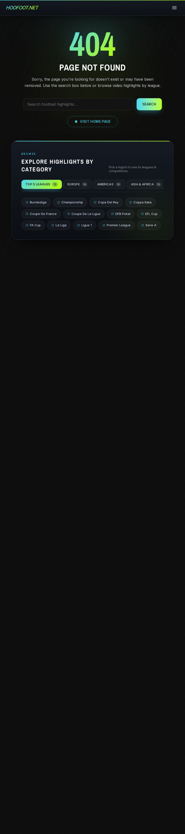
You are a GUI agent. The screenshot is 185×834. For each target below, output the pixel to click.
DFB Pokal (122, 214)
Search (149, 104)
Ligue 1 (86, 225)
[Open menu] (174, 8)
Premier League (119, 225)
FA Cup (35, 225)
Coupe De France (43, 214)
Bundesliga (38, 202)
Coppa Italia (142, 202)
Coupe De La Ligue (86, 214)
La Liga (61, 225)
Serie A (150, 225)
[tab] (41, 184)
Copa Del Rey (108, 202)
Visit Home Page (95, 121)
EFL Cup (151, 214)
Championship (72, 202)
